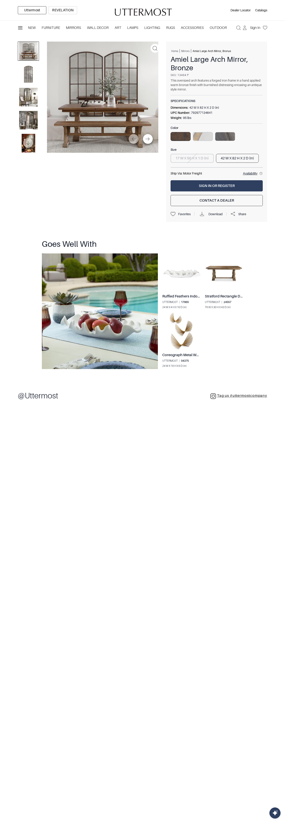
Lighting (152, 28)
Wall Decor (98, 28)
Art (118, 28)
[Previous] (133, 139)
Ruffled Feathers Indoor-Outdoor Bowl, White (199, 296)
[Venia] (142, 10)
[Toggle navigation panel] (20, 27)
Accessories (192, 28)
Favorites (184, 214)
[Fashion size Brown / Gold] (203, 136)
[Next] (148, 139)
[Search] (238, 27)
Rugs (170, 28)
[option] (32, 10)
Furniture (51, 28)
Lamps (132, 28)
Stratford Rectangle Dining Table (232, 296)
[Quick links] (275, 813)
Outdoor (218, 28)
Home (174, 50)
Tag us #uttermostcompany (242, 396)
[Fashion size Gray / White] (225, 136)
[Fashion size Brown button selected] (181, 136)
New (32, 28)
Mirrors (73, 28)
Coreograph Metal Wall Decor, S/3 (190, 355)
